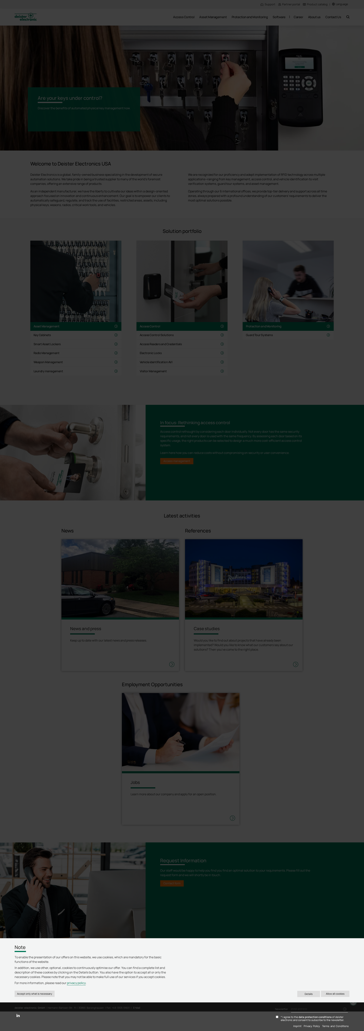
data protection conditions (315, 1017)
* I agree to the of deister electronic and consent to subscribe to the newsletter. (312, 1019)
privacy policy (76, 983)
